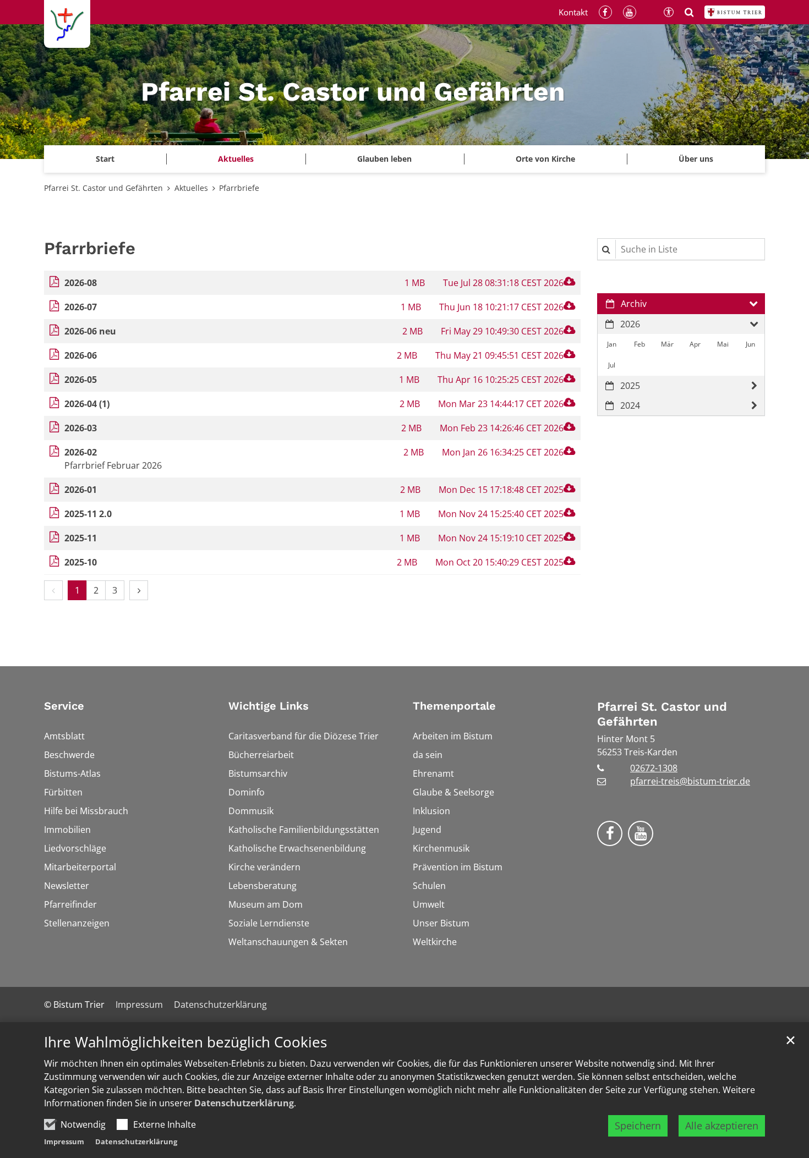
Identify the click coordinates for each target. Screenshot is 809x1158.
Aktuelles (191, 188)
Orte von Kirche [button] (545, 158)
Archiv (634, 304)
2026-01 (80, 490)
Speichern (638, 1125)
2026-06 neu (90, 331)
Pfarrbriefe (239, 188)
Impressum (64, 1141)
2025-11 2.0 (88, 514)
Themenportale (454, 705)
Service (64, 705)
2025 (630, 386)
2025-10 (80, 562)
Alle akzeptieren (721, 1125)
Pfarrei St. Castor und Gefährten (103, 188)
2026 (630, 324)
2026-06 (80, 355)
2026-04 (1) (87, 404)
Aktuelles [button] (236, 158)
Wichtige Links (268, 705)
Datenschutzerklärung (244, 1103)
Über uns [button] (696, 158)
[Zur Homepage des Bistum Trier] (734, 12)
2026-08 (80, 283)
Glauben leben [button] (384, 158)
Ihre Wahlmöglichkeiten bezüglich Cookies (185, 1042)
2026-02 (80, 452)
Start (105, 158)
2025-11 (80, 538)
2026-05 (80, 380)
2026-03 (80, 428)
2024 (630, 405)
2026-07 (80, 307)
